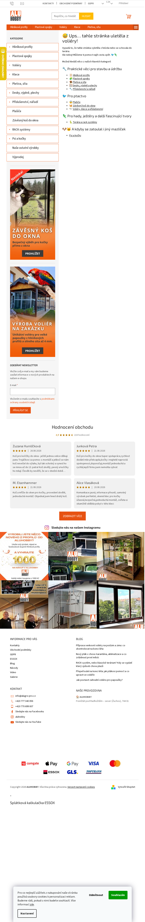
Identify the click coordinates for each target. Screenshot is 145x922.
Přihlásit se (20, 410)
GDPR (91, 3)
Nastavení (27, 913)
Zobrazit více (72, 516)
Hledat (86, 16)
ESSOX (13, 659)
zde (32, 904)
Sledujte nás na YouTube (28, 722)
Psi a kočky (19, 139)
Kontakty (48, 3)
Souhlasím (118, 895)
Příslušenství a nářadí (84, 89)
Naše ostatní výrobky (25, 148)
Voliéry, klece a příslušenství (88, 109)
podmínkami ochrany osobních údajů (32, 400)
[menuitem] (19, 27)
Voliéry (16, 65)
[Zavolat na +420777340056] (15, 3)
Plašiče (16, 111)
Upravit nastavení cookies (81, 787)
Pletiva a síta (79, 82)
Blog (12, 663)
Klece (15, 74)
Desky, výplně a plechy (85, 85)
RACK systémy (21, 130)
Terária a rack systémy (85, 122)
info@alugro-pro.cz (25, 696)
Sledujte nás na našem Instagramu (75, 527)
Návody (14, 668)
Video (13, 672)
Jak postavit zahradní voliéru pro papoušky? (99, 680)
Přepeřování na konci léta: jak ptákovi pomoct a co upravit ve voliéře (102, 673)
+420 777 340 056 (24, 701)
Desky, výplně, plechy (25, 93)
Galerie (14, 677)
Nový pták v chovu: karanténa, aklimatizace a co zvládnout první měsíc (101, 656)
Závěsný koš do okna (25, 120)
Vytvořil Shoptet (126, 787)
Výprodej (18, 157)
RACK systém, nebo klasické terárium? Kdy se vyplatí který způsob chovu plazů (104, 664)
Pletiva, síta (19, 84)
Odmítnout (96, 895)
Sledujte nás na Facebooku (29, 711)
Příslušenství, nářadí (25, 102)
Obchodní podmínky (70, 3)
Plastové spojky (22, 56)
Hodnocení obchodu (72, 427)
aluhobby (20, 717)
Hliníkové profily (22, 47)
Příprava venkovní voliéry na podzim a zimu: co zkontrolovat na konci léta (100, 647)
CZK (108, 2)
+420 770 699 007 (24, 706)
